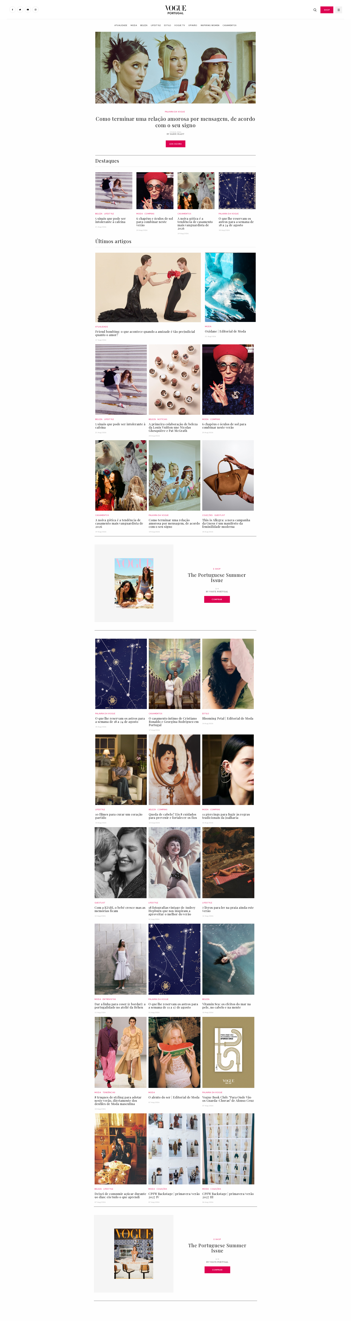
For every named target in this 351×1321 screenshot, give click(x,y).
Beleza (144, 25)
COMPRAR (217, 599)
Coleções (207, 515)
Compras (149, 214)
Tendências (109, 1092)
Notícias (162, 419)
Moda (134, 25)
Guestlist (219, 515)
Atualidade (120, 25)
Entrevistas (109, 999)
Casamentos (230, 25)
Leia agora (175, 144)
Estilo (167, 25)
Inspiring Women (210, 25)
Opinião (192, 25)
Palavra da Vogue (175, 112)
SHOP (327, 10)
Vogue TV (179, 25)
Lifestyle (156, 25)
